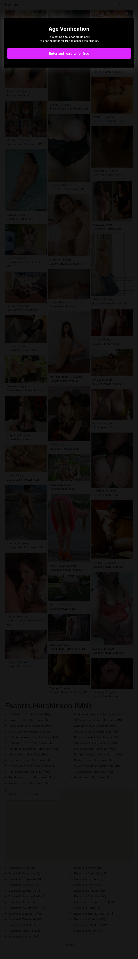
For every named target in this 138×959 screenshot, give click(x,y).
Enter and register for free (69, 53)
